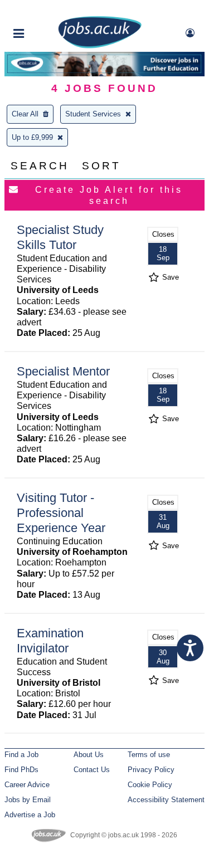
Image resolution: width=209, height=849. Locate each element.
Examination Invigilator (50, 640)
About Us (89, 754)
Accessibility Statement (166, 800)
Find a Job (21, 754)
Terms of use (149, 754)
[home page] (100, 46)
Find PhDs (21, 769)
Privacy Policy (151, 769)
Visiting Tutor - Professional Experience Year (61, 513)
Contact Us (92, 769)
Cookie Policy (150, 784)
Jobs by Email (27, 800)
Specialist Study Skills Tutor (60, 237)
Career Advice (27, 784)
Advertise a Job (29, 815)
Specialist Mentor (63, 371)
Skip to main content (44, 9)
